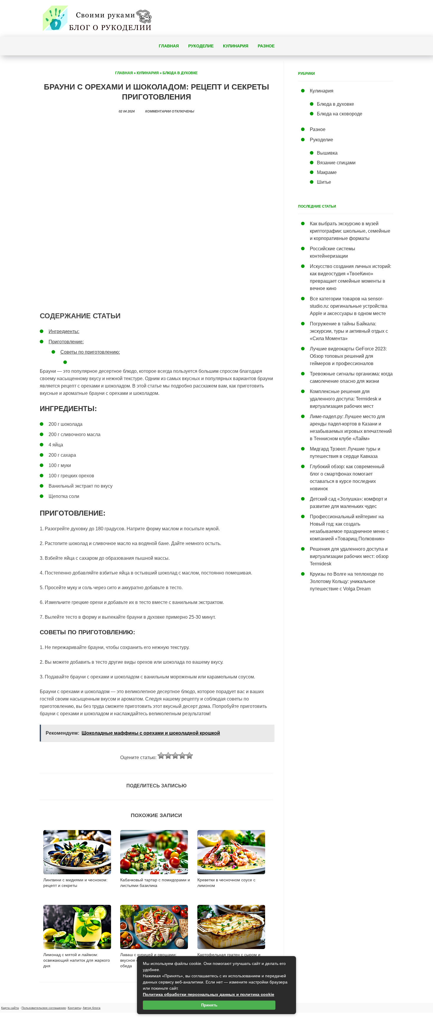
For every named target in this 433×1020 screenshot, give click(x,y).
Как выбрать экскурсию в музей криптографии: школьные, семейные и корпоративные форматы (350, 231)
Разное (266, 46)
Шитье (324, 182)
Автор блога (91, 1007)
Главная (169, 46)
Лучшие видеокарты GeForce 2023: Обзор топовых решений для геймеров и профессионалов (348, 356)
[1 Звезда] (161, 755)
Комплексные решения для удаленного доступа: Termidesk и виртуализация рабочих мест (345, 399)
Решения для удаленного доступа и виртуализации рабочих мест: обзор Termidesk (349, 556)
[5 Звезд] (189, 755)
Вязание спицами (336, 162)
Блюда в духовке (180, 73)
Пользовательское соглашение (44, 1007)
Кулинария (235, 46)
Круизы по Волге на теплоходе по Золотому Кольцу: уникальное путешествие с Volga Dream (347, 581)
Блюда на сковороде (339, 113)
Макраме (327, 172)
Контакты (74, 1007)
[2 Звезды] (168, 755)
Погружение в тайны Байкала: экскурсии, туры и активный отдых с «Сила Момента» (349, 331)
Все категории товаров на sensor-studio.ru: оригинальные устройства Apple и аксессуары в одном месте (348, 306)
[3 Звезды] (175, 755)
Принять (209, 1005)
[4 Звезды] (182, 755)
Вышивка (327, 152)
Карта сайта (10, 1007)
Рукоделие (201, 46)
